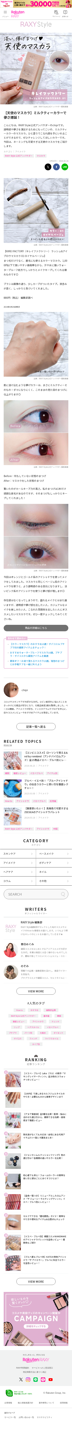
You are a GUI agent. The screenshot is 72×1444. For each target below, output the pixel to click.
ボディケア (45, 862)
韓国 (7, 773)
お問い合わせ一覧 (26, 1417)
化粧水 (43, 1032)
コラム (7, 881)
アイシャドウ (22, 800)
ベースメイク (46, 853)
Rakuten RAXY (18, 13)
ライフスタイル (51, 1038)
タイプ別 (36, 1044)
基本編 (46, 1015)
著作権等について (46, 1403)
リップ (17, 1027)
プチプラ (13, 1032)
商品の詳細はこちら (36, 628)
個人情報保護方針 (25, 1403)
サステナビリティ (44, 1417)
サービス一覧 (10, 1417)
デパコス (17, 1038)
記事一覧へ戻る (36, 726)
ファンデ (33, 1038)
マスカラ (41, 155)
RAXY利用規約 (22, 1368)
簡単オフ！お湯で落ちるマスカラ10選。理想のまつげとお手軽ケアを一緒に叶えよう (37, 662)
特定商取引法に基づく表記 (34, 1372)
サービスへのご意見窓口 (42, 1368)
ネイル (42, 872)
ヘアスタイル (33, 1027)
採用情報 (64, 1403)
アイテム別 (52, 773)
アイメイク (20, 151)
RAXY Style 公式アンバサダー (19, 155)
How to (8, 800)
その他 (42, 881)
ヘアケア (8, 872)
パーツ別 (28, 1032)
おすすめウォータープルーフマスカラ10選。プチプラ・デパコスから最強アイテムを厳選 (36, 654)
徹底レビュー (19, 773)
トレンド (55, 1021)
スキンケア (9, 853)
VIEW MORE (36, 991)
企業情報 (8, 1403)
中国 (55, 828)
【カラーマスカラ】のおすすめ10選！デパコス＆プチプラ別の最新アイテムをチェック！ (37, 645)
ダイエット (58, 1032)
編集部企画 (51, 1010)
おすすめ (34, 1010)
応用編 (53, 800)
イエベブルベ (36, 773)
